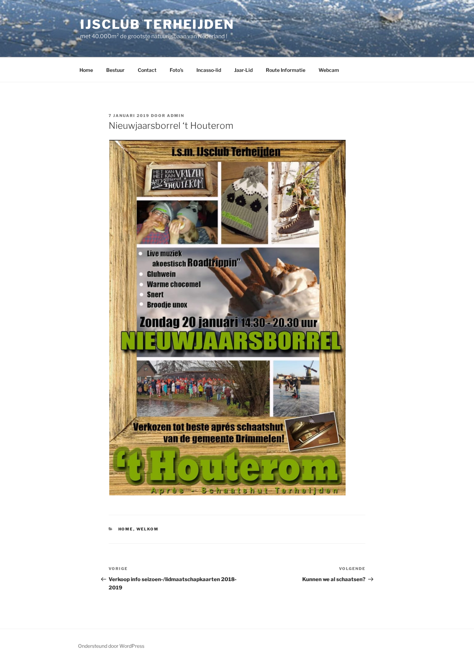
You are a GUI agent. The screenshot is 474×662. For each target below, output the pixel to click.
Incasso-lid (208, 70)
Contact (147, 70)
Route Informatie (285, 70)
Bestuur (115, 70)
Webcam (329, 70)
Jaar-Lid (243, 70)
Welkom (147, 529)
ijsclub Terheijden (157, 24)
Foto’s (176, 70)
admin (175, 115)
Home (86, 70)
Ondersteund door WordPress (111, 646)
